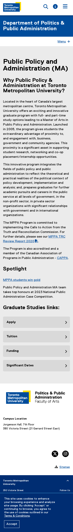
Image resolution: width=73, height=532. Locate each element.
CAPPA (62, 258)
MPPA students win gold (21, 280)
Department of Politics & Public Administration (33, 26)
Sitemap (64, 467)
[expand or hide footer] (67, 481)
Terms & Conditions (17, 515)
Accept (11, 524)
